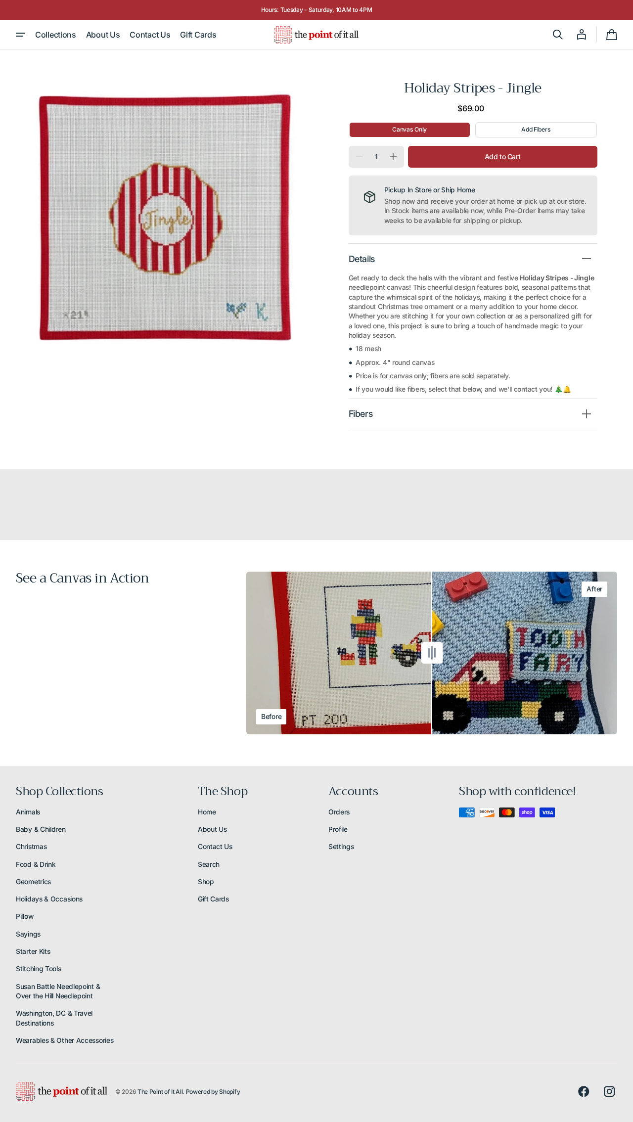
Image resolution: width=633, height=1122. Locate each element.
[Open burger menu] (20, 34)
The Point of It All (159, 1091)
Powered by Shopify (213, 1091)
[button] (558, 34)
